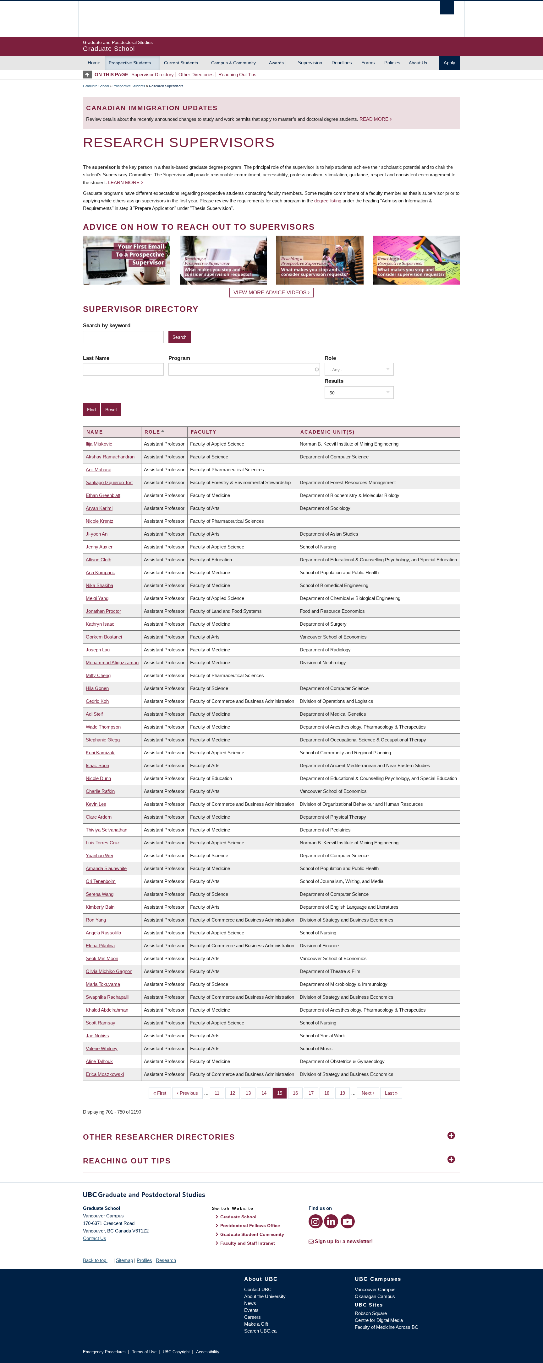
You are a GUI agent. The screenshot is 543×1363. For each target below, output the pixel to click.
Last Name (96, 358)
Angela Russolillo (103, 932)
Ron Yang (96, 919)
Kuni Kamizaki (100, 752)
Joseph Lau (98, 649)
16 (298, 1093)
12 (235, 1093)
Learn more (124, 182)
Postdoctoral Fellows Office (250, 1225)
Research (166, 1260)
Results (334, 381)
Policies (392, 62)
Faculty (204, 432)
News (250, 1303)
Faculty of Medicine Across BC (386, 1327)
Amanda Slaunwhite (106, 868)
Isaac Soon (97, 765)
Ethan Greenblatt (103, 495)
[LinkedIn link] (331, 1221)
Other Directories (196, 74)
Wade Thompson (103, 727)
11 (219, 1093)
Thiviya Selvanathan (106, 829)
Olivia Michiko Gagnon (109, 971)
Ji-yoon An (96, 534)
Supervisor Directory (152, 74)
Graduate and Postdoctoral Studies (271, 1196)
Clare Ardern (99, 817)
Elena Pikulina (100, 945)
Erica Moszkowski (105, 1074)
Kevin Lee (96, 804)
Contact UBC (258, 1289)
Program (179, 358)
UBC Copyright (176, 1352)
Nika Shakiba (99, 585)
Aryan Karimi (99, 508)
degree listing (327, 200)
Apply (449, 62)
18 (329, 1093)
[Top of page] (89, 74)
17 (313, 1093)
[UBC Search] (447, 7)
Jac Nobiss (97, 1035)
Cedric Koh (97, 701)
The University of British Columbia (96, 19)
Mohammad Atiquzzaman (112, 662)
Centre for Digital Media (379, 1320)
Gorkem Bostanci (104, 636)
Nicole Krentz (99, 521)
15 (282, 1093)
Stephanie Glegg (103, 739)
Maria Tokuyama (103, 984)
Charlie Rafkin (100, 791)
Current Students (181, 62)
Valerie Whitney (102, 1048)
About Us (418, 62)
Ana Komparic (100, 572)
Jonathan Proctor (103, 611)
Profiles (144, 1260)
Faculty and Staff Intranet (247, 1243)
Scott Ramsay (100, 1022)
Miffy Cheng (98, 675)
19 (345, 1093)
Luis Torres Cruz (103, 842)
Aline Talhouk (99, 1061)
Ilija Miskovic (99, 443)
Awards (276, 62)
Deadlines (342, 62)
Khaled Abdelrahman (107, 1010)
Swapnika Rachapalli (107, 997)
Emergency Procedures (104, 1352)
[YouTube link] (348, 1221)
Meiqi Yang (97, 598)
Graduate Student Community (252, 1234)
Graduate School (96, 86)
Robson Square (371, 1313)
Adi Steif (94, 714)
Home (94, 62)
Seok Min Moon (102, 958)
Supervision (310, 62)
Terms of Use (144, 1352)
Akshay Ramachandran (110, 456)
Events (251, 1310)
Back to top (95, 1260)
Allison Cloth (98, 559)
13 (250, 1093)
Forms (368, 62)
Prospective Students (130, 62)
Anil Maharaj (98, 469)
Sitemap (124, 1260)
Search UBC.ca (260, 1331)
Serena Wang (99, 894)
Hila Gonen (97, 688)
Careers (252, 1317)
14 (266, 1093)
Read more (374, 119)
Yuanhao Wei (99, 855)
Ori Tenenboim (101, 881)
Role (330, 358)
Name (94, 432)
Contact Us (94, 1238)
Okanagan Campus (375, 1296)
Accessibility (207, 1352)
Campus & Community (233, 62)
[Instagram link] (316, 1221)
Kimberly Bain (100, 907)
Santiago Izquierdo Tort (109, 482)
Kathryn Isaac (100, 624)
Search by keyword (106, 325)
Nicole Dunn (98, 778)
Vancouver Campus (375, 1289)
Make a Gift (256, 1324)
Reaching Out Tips (237, 74)
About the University (265, 1296)
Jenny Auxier (99, 546)
